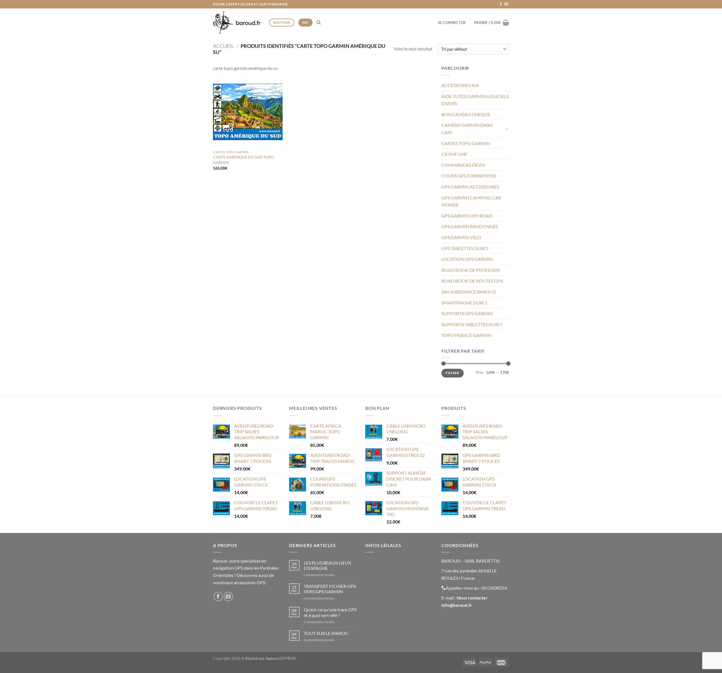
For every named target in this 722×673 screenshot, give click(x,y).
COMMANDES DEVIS (463, 165)
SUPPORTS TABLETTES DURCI (472, 324)
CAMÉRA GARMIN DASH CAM (466, 128)
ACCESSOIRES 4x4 (460, 85)
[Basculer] (507, 128)
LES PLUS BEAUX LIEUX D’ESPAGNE (327, 565)
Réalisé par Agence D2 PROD (270, 658)
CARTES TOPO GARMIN (465, 143)
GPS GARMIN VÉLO (461, 237)
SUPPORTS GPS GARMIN (466, 313)
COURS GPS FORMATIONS (468, 175)
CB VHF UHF (454, 154)
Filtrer (452, 373)
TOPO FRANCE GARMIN (466, 335)
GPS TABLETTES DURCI (464, 248)
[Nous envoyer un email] (506, 4)
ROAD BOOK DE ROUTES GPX (472, 280)
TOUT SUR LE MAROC (326, 633)
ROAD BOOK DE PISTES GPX (470, 270)
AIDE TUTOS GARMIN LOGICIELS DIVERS (475, 100)
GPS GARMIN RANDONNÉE (469, 226)
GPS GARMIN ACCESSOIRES (470, 186)
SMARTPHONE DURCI (464, 302)
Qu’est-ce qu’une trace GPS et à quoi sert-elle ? (330, 612)
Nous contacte (471, 597)
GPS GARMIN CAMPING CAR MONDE (471, 201)
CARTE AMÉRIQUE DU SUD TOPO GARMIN (243, 160)
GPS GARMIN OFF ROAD (466, 215)
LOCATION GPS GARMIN (466, 259)
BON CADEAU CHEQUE (465, 114)
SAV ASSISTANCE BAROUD (468, 291)
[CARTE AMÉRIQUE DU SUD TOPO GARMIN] (248, 112)
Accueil (223, 46)
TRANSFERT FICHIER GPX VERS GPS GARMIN (330, 588)
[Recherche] (318, 22)
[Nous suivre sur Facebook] (501, 4)
